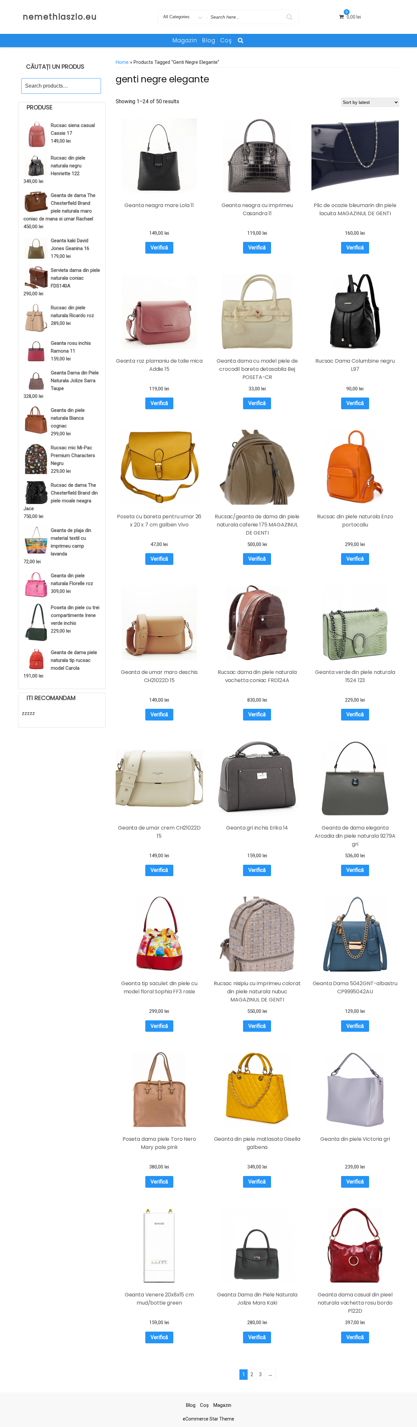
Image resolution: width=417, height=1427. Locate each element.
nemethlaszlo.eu (60, 16)
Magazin (184, 40)
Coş (226, 40)
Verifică (159, 248)
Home (122, 62)
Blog (208, 40)
